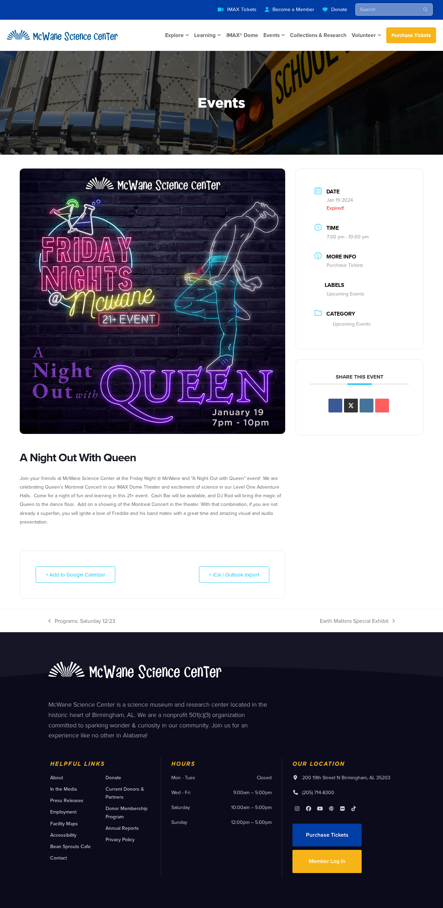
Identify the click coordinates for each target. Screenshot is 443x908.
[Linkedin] (366, 405)
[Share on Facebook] (335, 405)
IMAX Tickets (241, 9)
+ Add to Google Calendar (75, 574)
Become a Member (293, 9)
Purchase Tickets (411, 35)
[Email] (382, 405)
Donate (339, 9)
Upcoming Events (352, 323)
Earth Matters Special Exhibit (354, 621)
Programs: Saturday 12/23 (81, 621)
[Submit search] (425, 9)
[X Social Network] (351, 405)
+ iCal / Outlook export (234, 574)
